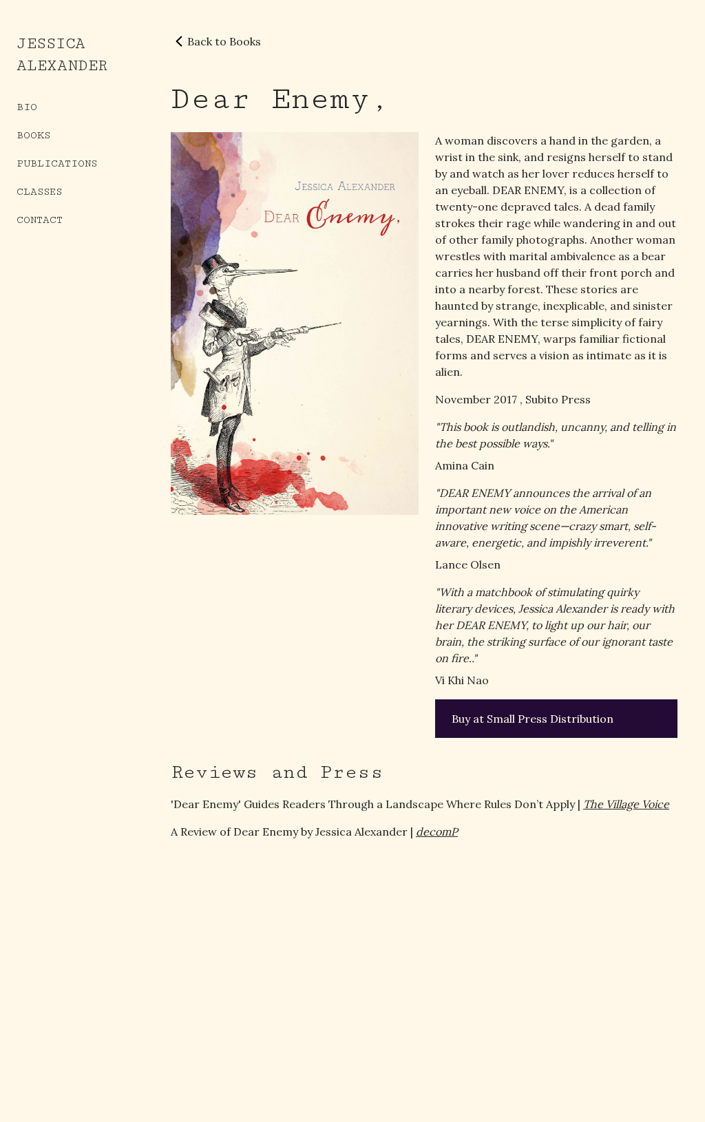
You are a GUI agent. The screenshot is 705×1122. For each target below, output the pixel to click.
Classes (39, 192)
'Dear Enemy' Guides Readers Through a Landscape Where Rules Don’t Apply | (420, 804)
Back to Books (224, 41)
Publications (57, 163)
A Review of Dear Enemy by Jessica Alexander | (314, 831)
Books (33, 135)
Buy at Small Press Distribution (532, 719)
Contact (40, 220)
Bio (27, 107)
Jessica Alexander (62, 54)
